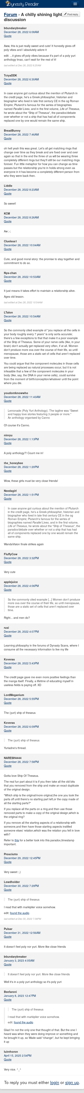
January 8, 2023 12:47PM (20, 996)
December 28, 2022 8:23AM (21, 189)
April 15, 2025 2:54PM (17, 1055)
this (17, 840)
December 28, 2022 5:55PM (21, 699)
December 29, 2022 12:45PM (22, 858)
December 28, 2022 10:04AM (22, 245)
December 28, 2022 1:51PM (21, 495)
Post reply (72, 14)
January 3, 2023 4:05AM (19, 960)
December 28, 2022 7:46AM (21, 134)
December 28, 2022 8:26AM (21, 217)
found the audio (19, 913)
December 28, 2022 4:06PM (21, 586)
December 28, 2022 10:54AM (22, 316)
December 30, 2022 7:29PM (21, 886)
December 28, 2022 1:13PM (21, 439)
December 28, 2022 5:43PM (21, 663)
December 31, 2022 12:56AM (22, 933)
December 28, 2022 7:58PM (21, 762)
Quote (8, 36)
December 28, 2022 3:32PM (21, 558)
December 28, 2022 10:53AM (22, 277)
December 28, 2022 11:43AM (22, 397)
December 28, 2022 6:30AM (21, 79)
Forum (10, 14)
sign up (72, 1082)
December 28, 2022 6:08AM (21, 32)
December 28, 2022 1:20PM (21, 467)
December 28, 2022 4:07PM (21, 631)
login (54, 1082)
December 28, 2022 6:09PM (21, 726)
